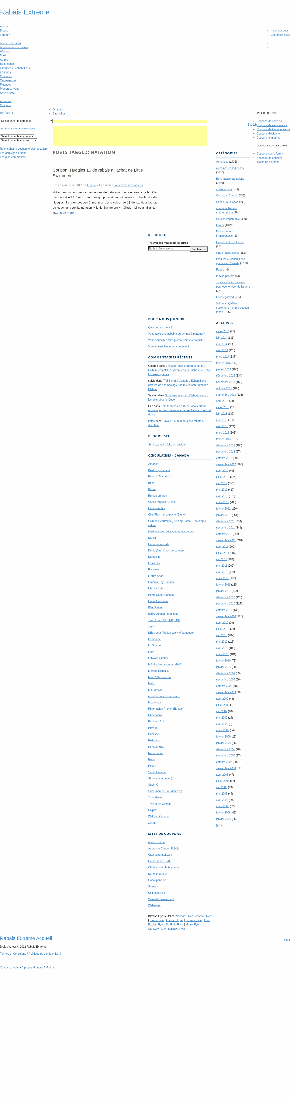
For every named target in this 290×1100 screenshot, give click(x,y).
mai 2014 (221, 344)
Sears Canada (157, 772)
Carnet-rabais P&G (159, 861)
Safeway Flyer (157, 928)
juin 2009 (221, 711)
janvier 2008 (223, 819)
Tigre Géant (155, 797)
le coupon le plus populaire (24, 148)
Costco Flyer (203, 916)
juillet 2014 (222, 331)
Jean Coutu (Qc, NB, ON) (164, 620)
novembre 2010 (225, 603)
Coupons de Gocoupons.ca (273, 129)
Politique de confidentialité (45, 953)
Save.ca (153, 886)
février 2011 (223, 584)
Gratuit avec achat (227, 252)
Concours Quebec (227, 201)
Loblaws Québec (158, 658)
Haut (287, 939)
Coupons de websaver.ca (272, 125)
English (252, 124)
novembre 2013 (225, 382)
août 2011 (222, 546)
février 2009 (223, 736)
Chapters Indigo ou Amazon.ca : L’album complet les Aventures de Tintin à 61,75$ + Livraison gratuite (179, 370)
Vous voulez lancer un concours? (168, 346)
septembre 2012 (226, 464)
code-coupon (224, 189)
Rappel (220, 269)
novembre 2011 (225, 527)
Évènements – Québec (230, 242)
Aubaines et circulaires (14, 47)
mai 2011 (221, 565)
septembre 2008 (226, 768)
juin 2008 (221, 787)
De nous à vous (158, 873)
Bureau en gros (157, 495)
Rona (151, 759)
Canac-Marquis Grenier (162, 501)
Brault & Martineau (159, 476)
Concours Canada (227, 195)
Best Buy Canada (159, 470)
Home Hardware (158, 601)
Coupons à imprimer (269, 137)
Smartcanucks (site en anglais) (167, 444)
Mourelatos (155, 702)
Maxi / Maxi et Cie (159, 677)
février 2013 (223, 439)
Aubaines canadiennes (230, 168)
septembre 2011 (226, 540)
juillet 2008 (222, 780)
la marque (28, 128)
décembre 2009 (225, 673)
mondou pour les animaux (164, 696)
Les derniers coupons (13, 153)
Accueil (4, 26)
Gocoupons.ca (157, 880)
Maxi (3, 55)
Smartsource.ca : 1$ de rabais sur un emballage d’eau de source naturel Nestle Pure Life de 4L (179, 410)
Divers (220, 225)
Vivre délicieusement (161, 899)
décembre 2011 (225, 521)
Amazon (153, 463)
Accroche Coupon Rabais (163, 848)
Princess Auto (156, 721)
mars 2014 (222, 356)
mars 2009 (222, 730)
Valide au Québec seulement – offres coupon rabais (232, 308)
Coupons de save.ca (269, 121)
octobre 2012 (224, 458)
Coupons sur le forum (270, 153)
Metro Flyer (193, 924)
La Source (154, 639)
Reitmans (154, 740)
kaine (151, 421)
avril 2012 (222, 496)
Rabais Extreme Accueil (26, 938)
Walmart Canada (158, 816)
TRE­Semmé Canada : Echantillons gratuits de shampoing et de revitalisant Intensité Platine (178, 385)
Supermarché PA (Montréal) (165, 791)
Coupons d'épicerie (268, 133)
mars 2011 (222, 578)
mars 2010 (222, 654)
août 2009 (222, 698)
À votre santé (156, 842)
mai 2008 (221, 793)
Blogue (4, 30)
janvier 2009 (223, 743)
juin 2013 (221, 413)
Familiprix (154, 563)
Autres (4, 59)
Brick (151, 482)
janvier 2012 (223, 515)
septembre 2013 (226, 394)
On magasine (8, 80)
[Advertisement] (130, 121)
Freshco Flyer (174, 920)
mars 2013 (222, 432)
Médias (50, 967)
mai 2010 (221, 641)
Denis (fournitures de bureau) (166, 550)
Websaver (154, 905)
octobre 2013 (224, 388)
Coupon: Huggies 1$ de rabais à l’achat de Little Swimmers (98, 173)
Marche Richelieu (158, 670)
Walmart (5, 51)
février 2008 (223, 812)
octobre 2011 (224, 534)
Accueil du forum (10, 43)
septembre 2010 (226, 616)
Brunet (152, 489)
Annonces (222, 161)
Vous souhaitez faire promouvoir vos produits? (176, 340)
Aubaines (5, 101)
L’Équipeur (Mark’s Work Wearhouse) (171, 632)
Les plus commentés (13, 157)
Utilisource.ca (156, 892)
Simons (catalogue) (160, 778)
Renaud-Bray (156, 746)
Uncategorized (225, 297)
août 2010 (222, 622)
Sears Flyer (157, 920)
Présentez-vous (9, 88)
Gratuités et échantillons (15, 68)
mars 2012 (222, 502)
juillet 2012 (222, 476)
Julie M (91, 185)
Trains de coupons (268, 161)
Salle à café (7, 93)
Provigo (153, 727)
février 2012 (223, 508)
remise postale (225, 276)
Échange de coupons (270, 157)
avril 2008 (222, 800)
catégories (7, 113)
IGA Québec (155, 607)
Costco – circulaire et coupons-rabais (171, 531)
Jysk (151, 626)
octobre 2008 (224, 761)
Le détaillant (8, 128)
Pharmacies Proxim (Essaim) (166, 708)
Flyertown (154, 569)
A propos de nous (32, 967)
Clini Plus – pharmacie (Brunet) (167, 514)
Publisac (153, 734)
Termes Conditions (13, 953)
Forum (5, 34)
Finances (5, 84)
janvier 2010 (223, 667)
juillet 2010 (222, 628)
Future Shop (155, 575)
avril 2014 (222, 350)
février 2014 (223, 363)
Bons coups (7, 63)
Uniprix (152, 810)
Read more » (67, 212)
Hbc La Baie (155, 588)
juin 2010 (221, 635)
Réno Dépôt (155, 753)
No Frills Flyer (174, 924)
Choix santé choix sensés (164, 867)
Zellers (152, 822)
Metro (151, 683)
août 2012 (222, 470)
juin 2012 (221, 483)
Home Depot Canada (161, 594)
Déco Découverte (158, 544)
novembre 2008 (225, 755)
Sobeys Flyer (194, 920)
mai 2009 (221, 717)
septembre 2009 (226, 692)
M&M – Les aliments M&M (164, 664)
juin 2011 (221, 559)
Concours (6, 76)
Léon (151, 651)
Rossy (152, 765)
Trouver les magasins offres (168, 242)
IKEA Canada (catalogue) (163, 613)
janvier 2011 (223, 591)
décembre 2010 (225, 597)
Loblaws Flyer (176, 928)
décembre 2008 (225, 749)
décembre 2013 (225, 375)
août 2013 (222, 400)
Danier (152, 537)
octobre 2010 (224, 610)
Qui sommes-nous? (160, 327)
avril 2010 (222, 648)
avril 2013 (222, 426)
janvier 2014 (223, 369)
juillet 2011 (222, 552)
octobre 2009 (224, 686)
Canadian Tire (156, 508)
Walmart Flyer (184, 916)
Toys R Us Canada (159, 803)
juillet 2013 (222, 407)
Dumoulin (154, 556)
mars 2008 (222, 806)
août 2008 (222, 774)
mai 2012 (221, 489)
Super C (153, 784)
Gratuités (58, 109)
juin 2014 (221, 337)
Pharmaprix (155, 715)
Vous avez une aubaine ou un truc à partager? (176, 333)
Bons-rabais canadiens (128, 185)
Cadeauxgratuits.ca (160, 854)
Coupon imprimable (228, 219)
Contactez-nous (280, 34)
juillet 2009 (222, 704)
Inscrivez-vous (280, 30)
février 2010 (223, 660)
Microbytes (155, 689)
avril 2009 (222, 724)
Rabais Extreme (24, 12)
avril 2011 (222, 572)
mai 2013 (221, 420)
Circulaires (59, 113)
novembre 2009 (225, 679)
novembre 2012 (225, 451)
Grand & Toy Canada (161, 582)
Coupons (5, 72)
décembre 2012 (225, 445)
